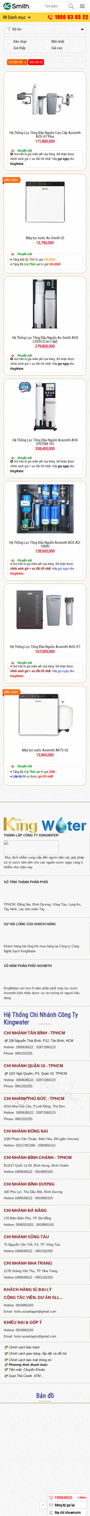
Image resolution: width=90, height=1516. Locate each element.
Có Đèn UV (15, 62)
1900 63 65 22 (71, 17)
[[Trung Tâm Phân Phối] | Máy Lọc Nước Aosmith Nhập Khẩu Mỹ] (16, 6)
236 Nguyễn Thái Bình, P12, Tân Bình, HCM (41, 1041)
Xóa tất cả (36, 62)
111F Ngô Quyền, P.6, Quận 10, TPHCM (38, 1073)
